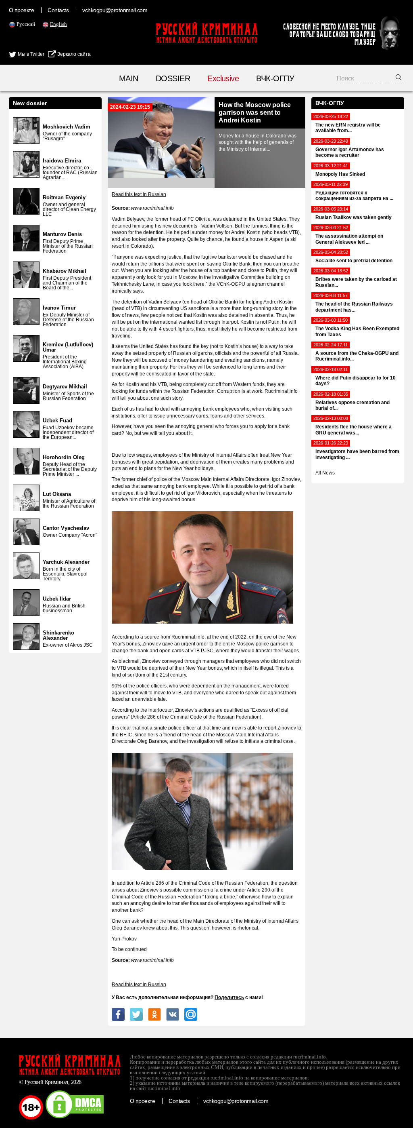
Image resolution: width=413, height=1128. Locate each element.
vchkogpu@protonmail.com (114, 10)
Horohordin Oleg (64, 457)
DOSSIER (173, 78)
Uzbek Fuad (57, 420)
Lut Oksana (57, 494)
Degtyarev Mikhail (65, 387)
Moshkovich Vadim (66, 127)
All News (325, 473)
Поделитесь (229, 997)
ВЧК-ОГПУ (275, 78)
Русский (26, 24)
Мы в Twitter (30, 54)
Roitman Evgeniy (64, 197)
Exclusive (223, 78)
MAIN (128, 78)
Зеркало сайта (73, 54)
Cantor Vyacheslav (66, 528)
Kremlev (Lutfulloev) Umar (68, 347)
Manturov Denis (62, 234)
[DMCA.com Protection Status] (74, 1118)
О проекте (21, 10)
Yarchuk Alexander (66, 562)
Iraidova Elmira (62, 161)
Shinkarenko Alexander (58, 635)
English (58, 24)
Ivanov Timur (59, 308)
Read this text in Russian (139, 194)
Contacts (58, 10)
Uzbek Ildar (57, 599)
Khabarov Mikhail (64, 271)
